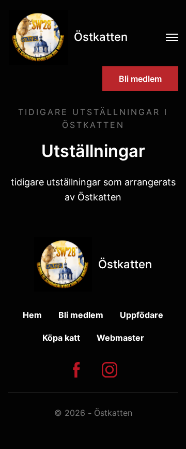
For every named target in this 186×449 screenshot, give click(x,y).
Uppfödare (141, 315)
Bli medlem (140, 79)
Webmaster (120, 337)
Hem (32, 315)
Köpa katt (61, 337)
